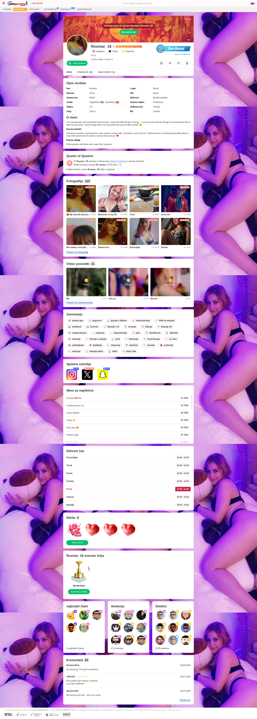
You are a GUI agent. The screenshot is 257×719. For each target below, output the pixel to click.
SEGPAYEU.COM (69, 710)
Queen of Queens (118, 161)
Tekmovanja (65, 9)
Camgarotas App (84, 9)
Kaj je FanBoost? (183, 54)
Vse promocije (50, 9)
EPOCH (58, 710)
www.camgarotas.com (41, 710)
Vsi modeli (7, 9)
